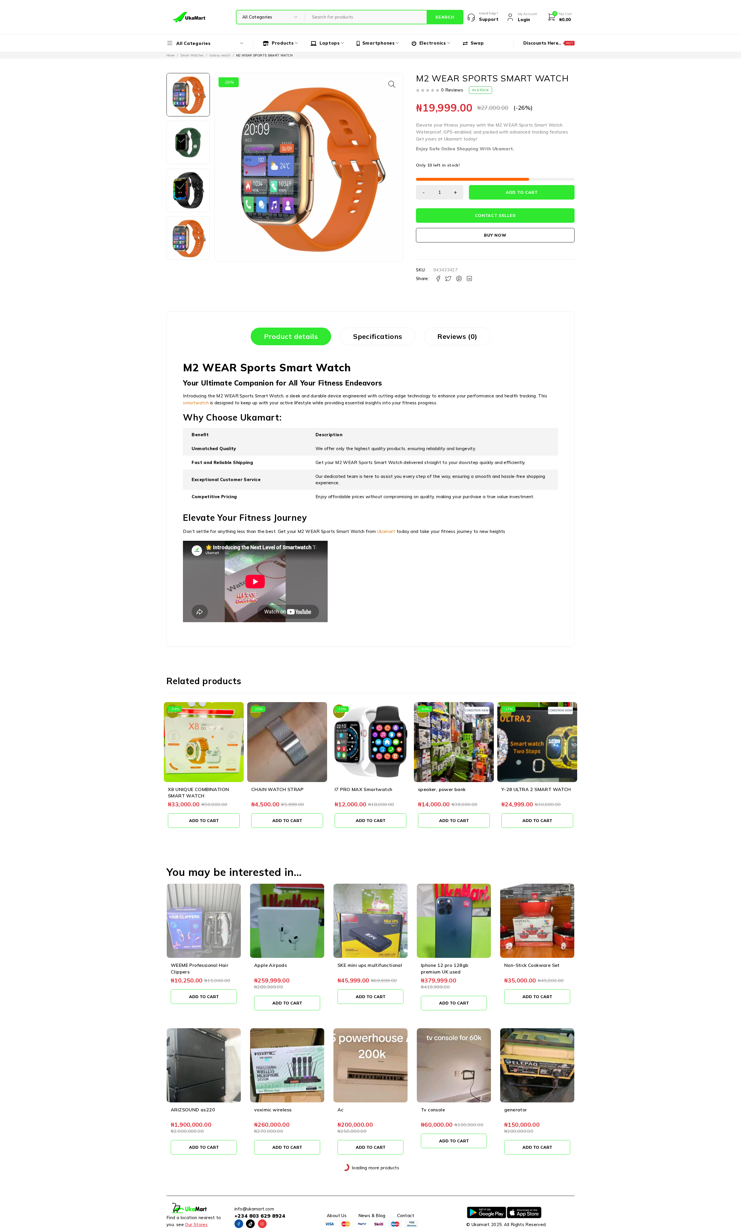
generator (515, 1110)
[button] (392, 84)
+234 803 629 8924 (259, 1215)
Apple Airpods (270, 965)
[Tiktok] (250, 1223)
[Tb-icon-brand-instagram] (262, 1223)
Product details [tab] (291, 336)
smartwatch (196, 403)
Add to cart (522, 192)
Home (170, 55)
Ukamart (386, 531)
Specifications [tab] (377, 336)
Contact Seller (495, 215)
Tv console (433, 1110)
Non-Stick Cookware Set (532, 965)
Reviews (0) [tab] (457, 336)
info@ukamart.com (254, 1209)
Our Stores (196, 1224)
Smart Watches (192, 55)
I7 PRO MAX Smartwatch (363, 789)
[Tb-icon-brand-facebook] (238, 1223)
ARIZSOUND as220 (193, 1110)
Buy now (495, 235)
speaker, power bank (442, 789)
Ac (341, 1110)
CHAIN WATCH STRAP (277, 789)
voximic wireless (272, 1110)
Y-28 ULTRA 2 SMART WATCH (536, 789)
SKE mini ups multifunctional (370, 965)
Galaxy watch (220, 55)
